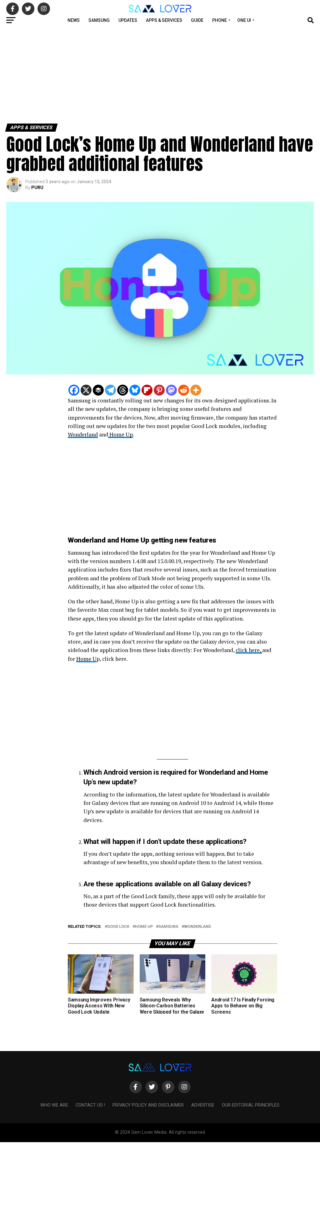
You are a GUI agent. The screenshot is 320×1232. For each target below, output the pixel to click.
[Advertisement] (160, 74)
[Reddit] (183, 390)
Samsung (99, 20)
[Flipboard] (147, 390)
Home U (86, 658)
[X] (86, 390)
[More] (195, 390)
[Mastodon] (171, 390)
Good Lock (118, 927)
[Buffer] (98, 390)
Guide (197, 20)
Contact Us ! (90, 1105)
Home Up (120, 434)
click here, (249, 650)
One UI (244, 20)
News (74, 20)
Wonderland (83, 434)
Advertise (202, 1105)
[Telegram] (110, 390)
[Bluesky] (134, 390)
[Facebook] (73, 390)
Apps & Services (164, 20)
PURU (37, 187)
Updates (127, 20)
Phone (219, 20)
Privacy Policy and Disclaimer (148, 1105)
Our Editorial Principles (250, 1105)
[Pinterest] (159, 390)
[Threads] (122, 390)
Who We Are (54, 1105)
